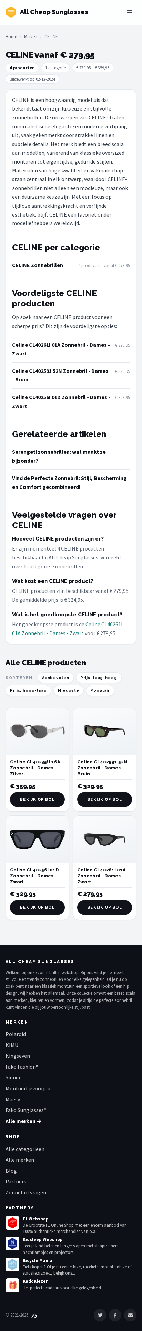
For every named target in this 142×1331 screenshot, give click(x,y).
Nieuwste (68, 690)
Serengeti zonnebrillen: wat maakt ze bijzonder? (59, 456)
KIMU (12, 1044)
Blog (11, 1170)
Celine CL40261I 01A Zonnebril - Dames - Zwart (61, 349)
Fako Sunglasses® (26, 1110)
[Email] (130, 1315)
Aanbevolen (55, 677)
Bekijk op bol (37, 799)
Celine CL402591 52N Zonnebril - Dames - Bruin (60, 375)
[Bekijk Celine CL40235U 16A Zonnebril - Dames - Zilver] (37, 731)
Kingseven (18, 1055)
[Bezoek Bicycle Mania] (12, 1264)
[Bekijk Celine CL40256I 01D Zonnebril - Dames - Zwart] (37, 839)
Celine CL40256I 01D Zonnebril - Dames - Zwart (61, 401)
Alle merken (20, 1159)
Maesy (13, 1099)
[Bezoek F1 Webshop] (12, 1223)
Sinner (13, 1077)
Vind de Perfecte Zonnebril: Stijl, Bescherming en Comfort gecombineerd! (69, 482)
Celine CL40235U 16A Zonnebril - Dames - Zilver (35, 767)
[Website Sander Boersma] (34, 1315)
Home (11, 37)
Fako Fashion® (22, 1066)
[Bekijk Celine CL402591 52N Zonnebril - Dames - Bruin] (104, 731)
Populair (100, 690)
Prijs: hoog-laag (28, 690)
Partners (16, 1181)
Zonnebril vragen (26, 1192)
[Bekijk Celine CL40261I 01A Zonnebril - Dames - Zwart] (104, 839)
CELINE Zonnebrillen (37, 265)
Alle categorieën (25, 1148)
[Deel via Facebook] (115, 1315)
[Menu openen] (129, 12)
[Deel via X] (100, 1315)
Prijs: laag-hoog (98, 677)
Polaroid (16, 1033)
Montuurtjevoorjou (28, 1088)
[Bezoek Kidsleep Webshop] (12, 1243)
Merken (30, 37)
